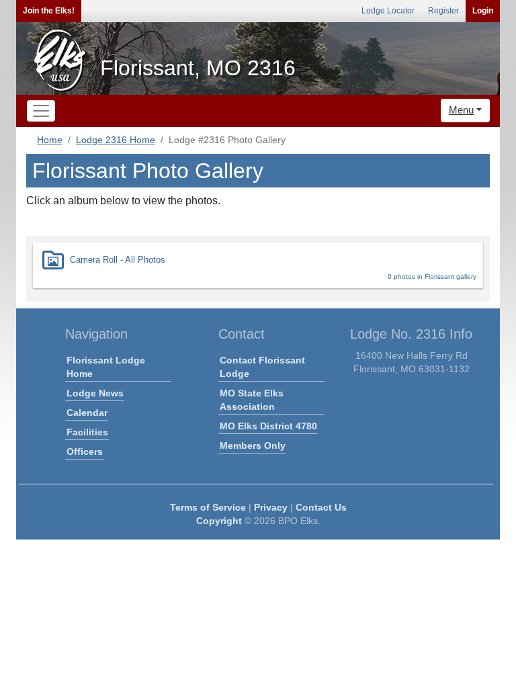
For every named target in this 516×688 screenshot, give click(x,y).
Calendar (87, 412)
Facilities (87, 432)
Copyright (219, 520)
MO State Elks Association (252, 400)
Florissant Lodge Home (106, 367)
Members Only (253, 445)
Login (482, 10)
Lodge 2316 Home (115, 139)
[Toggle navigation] (41, 111)
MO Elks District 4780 (268, 426)
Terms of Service (208, 507)
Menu (461, 110)
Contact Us (321, 507)
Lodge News (95, 393)
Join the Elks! (49, 10)
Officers (85, 451)
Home (49, 139)
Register (443, 10)
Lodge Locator (388, 10)
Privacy (271, 507)
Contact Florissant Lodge (262, 367)
